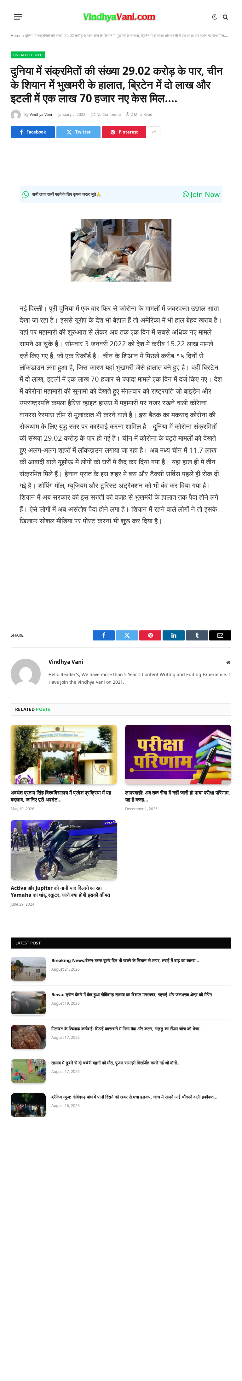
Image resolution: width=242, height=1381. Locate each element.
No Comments (109, 114)
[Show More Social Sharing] (154, 132)
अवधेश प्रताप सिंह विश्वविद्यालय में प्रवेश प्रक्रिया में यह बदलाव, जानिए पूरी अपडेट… (61, 796)
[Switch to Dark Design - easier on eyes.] (214, 17)
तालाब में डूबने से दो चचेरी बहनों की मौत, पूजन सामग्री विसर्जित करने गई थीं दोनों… (116, 1063)
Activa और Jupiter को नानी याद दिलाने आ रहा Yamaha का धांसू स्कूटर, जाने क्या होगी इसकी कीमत (60, 891)
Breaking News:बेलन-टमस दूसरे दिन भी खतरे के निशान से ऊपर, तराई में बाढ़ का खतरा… (125, 960)
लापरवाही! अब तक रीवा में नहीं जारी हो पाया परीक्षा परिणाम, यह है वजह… (177, 796)
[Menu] (18, 17)
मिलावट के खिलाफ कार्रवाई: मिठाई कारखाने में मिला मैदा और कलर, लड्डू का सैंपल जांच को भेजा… (127, 1029)
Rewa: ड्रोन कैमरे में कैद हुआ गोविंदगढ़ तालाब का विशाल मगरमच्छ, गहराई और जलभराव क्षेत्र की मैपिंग (131, 994)
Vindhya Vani (41, 114)
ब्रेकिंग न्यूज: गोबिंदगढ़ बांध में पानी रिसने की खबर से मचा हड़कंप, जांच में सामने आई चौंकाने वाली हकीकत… (134, 1097)
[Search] (225, 17)
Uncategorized (28, 54)
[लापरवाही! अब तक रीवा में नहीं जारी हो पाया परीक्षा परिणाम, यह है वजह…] (178, 755)
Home (16, 35)
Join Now (204, 194)
